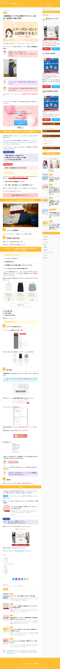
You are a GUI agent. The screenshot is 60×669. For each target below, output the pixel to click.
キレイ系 (12, 585)
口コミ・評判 (30, 6)
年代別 (46, 131)
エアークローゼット (30, 43)
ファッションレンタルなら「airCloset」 (20, 546)
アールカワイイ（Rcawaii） (49, 128)
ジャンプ (27, 195)
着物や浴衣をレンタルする (48, 143)
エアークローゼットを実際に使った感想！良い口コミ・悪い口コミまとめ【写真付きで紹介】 (20, 142)
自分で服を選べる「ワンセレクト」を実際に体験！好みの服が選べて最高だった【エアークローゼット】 (54, 191)
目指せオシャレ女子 (30, 665)
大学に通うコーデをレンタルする (49, 138)
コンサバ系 (17, 585)
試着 (20, 585)
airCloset (5, 584)
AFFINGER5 (43, 667)
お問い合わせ (48, 6)
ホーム (11, 6)
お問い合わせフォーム (34, 660)
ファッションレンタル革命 (9, 3)
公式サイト (46, 48)
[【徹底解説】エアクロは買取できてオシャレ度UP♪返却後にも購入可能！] (22, 579)
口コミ (55, 48)
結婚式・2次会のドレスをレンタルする (50, 145)
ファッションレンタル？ (20, 6)
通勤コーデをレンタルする (48, 140)
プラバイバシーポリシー (26, 660)
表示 (22, 127)
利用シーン (39, 6)
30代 (45, 133)
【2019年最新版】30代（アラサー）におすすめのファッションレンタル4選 (21, 650)
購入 (22, 585)
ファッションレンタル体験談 (50, 123)
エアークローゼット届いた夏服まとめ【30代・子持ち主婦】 (22, 596)
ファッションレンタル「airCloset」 (20, 122)
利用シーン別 (47, 135)
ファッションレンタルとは (49, 148)
